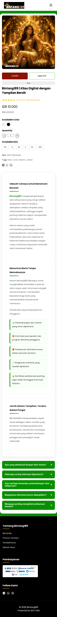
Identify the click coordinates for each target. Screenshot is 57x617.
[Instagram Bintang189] (13, 593)
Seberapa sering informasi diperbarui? (28, 474)
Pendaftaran (9, 542)
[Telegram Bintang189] (4, 593)
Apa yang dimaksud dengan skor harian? (28, 464)
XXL (40, 147)
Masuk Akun (9, 547)
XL (32, 147)
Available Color (10, 119)
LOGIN (15, 75)
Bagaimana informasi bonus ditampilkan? (28, 495)
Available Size (10, 141)
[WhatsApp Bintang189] (8, 593)
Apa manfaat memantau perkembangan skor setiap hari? (28, 484)
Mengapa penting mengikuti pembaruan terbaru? (28, 505)
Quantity (7, 130)
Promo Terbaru (11, 537)
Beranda (7, 533)
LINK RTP (42, 76)
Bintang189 (15, 196)
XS (5, 147)
